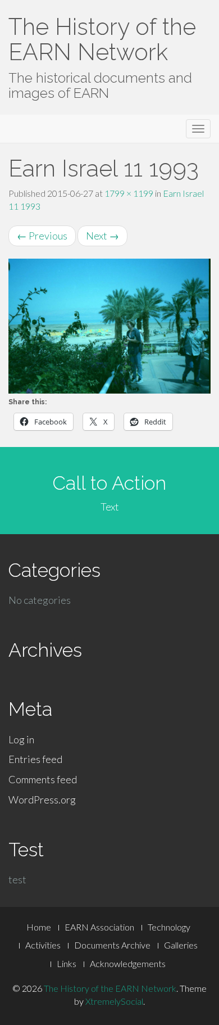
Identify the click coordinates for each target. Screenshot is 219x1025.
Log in (21, 739)
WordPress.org (42, 799)
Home (38, 927)
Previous (42, 235)
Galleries (181, 945)
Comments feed (42, 779)
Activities (43, 945)
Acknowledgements (128, 963)
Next (102, 235)
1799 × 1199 (128, 193)
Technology (169, 927)
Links (66, 963)
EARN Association (99, 927)
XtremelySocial (114, 1001)
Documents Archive (112, 945)
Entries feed (35, 759)
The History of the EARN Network (102, 39)
